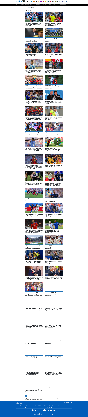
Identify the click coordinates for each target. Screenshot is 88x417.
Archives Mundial (34, 395)
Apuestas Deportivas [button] (62, 4)
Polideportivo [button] (37, 4)
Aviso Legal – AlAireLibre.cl (38, 405)
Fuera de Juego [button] (44, 4)
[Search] (71, 1)
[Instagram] (68, 402)
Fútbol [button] (22, 4)
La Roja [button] (17, 4)
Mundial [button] (27, 4)
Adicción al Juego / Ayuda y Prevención (49, 407)
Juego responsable (27, 407)
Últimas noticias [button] (52, 4)
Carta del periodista (19, 407)
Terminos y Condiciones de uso (26, 405)
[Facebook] (64, 402)
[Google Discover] (71, 402)
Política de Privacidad (36, 407)
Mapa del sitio (60, 407)
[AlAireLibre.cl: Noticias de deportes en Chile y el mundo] (20, 403)
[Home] (22, 1)
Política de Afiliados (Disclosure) (50, 405)
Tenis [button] (31, 4)
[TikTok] (70, 402)
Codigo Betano (67, 407)
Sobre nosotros (60, 405)
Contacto (17, 405)
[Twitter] (66, 402)
